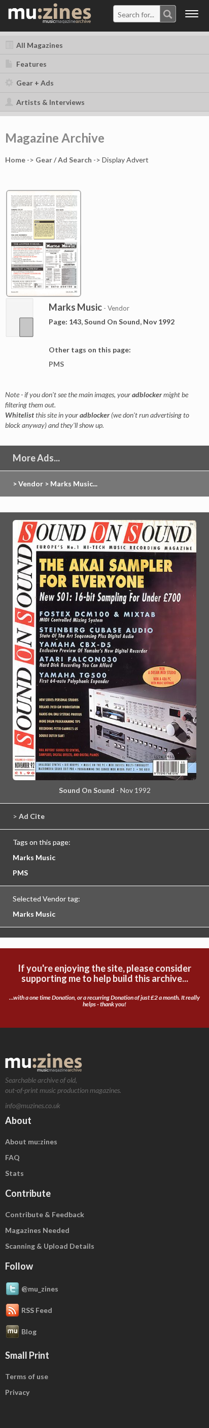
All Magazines (39, 45)
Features (31, 64)
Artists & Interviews (50, 102)
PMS (56, 364)
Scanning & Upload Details (49, 1246)
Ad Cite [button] (32, 816)
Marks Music (34, 857)
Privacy (17, 1392)
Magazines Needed (37, 1230)
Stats (14, 1173)
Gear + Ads (34, 82)
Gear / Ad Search (64, 159)
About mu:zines (31, 1141)
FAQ (12, 1157)
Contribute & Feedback (44, 1214)
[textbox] (137, 14)
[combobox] (144, 13)
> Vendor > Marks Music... (55, 483)
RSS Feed (36, 1310)
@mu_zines (39, 1288)
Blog (29, 1331)
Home (15, 159)
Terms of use (26, 1376)
